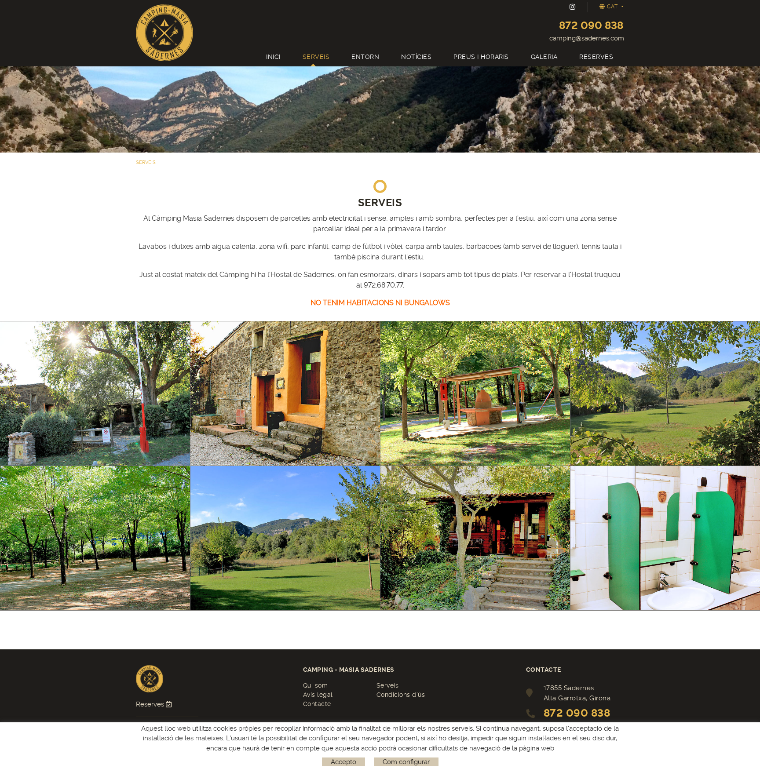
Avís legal (318, 694)
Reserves (151, 704)
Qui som (315, 685)
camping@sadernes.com (586, 38)
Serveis (387, 685)
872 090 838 (591, 25)
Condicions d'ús (400, 694)
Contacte (317, 703)
